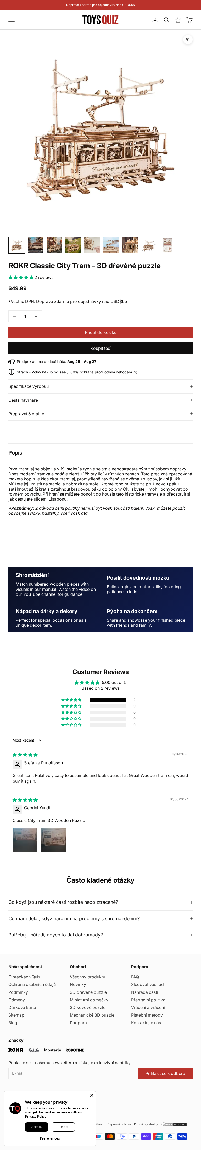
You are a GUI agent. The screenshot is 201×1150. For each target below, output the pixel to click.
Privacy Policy (35, 1116)
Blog (12, 1022)
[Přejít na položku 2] (35, 245)
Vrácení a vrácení (148, 1007)
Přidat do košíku (100, 332)
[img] (25, 754)
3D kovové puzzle (87, 1007)
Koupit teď (101, 348)
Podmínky (18, 992)
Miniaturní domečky (89, 999)
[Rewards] (178, 20)
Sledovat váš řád (147, 984)
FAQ (135, 976)
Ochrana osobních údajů (32, 984)
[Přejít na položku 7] (129, 245)
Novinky (78, 984)
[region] (100, 599)
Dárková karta (22, 1007)
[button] (21, 277)
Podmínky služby (146, 1124)
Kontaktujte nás (146, 1022)
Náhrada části (144, 992)
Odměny (16, 999)
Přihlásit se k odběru (165, 1073)
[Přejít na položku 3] (54, 245)
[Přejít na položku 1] (16, 245)
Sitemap (16, 1015)
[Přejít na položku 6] (111, 245)
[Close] (91, 1095)
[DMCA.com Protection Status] (174, 1124)
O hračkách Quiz (24, 976)
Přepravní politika (148, 999)
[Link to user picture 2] (53, 840)
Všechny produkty (87, 976)
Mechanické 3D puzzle (92, 1015)
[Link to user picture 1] (25, 840)
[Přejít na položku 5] (92, 245)
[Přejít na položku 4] (73, 245)
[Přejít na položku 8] (148, 245)
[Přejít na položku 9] (167, 245)
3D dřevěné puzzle (88, 992)
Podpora (78, 1022)
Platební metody (147, 1015)
